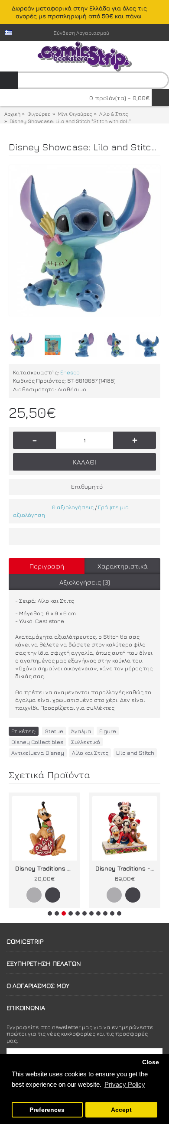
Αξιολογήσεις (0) (84, 582)
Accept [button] (121, 1110)
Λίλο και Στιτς (90, 752)
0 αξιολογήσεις (73, 507)
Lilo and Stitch (135, 752)
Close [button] (150, 1062)
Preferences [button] (47, 1110)
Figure (107, 731)
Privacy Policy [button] (124, 1084)
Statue (54, 731)
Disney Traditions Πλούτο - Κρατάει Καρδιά (46, 868)
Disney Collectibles (37, 741)
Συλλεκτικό (85, 741)
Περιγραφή (46, 566)
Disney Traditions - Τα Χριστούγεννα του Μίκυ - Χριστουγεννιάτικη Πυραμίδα (126, 868)
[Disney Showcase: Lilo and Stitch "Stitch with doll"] (84, 240)
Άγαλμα (81, 731)
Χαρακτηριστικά (123, 566)
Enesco (70, 372)
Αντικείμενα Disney (37, 752)
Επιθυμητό (87, 486)
